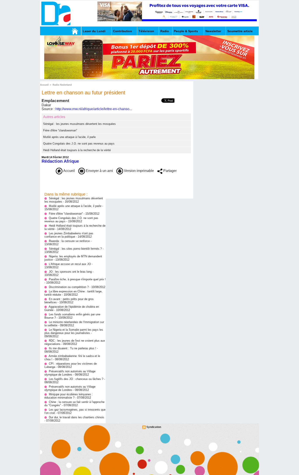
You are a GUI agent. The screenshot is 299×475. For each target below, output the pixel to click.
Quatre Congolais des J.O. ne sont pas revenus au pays (78, 143)
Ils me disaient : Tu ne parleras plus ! (72, 348)
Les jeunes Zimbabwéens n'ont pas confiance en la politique (68, 235)
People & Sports (186, 31)
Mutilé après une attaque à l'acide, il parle (69, 137)
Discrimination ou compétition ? (69, 287)
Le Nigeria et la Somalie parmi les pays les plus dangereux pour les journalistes (73, 331)
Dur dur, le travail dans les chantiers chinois (76, 417)
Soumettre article (240, 31)
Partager (169, 171)
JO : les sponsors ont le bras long (71, 271)
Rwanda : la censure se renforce (70, 241)
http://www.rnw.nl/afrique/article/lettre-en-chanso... (93, 109)
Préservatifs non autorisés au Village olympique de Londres (69, 373)
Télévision (146, 31)
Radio (164, 31)
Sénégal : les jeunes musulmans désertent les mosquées (79, 123)
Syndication (153, 427)
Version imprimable (138, 171)
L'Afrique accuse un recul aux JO (70, 264)
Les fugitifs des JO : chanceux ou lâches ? (76, 379)
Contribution (122, 31)
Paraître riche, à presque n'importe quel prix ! (77, 279)
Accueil (44, 84)
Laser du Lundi (94, 31)
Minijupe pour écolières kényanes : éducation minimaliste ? (68, 396)
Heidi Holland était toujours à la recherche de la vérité (77, 150)
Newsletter (213, 31)
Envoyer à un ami (99, 171)
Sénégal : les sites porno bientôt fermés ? (75, 248)
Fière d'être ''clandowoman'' (60, 130)
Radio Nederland (62, 84)
